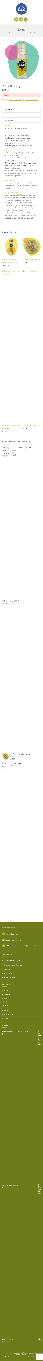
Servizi (12, 453)
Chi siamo (7, 995)
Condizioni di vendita (24, 1357)
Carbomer (7, 969)
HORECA (6, 1010)
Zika (10, 33)
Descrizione (9, 110)
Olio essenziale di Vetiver (12, 961)
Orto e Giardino (16, 766)
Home (5, 33)
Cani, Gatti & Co (16, 603)
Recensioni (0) (10, 120)
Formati (7, 115)
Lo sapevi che (8, 1014)
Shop (5, 999)
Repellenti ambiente (15, 100)
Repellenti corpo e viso (20, 33)
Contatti (6, 1018)
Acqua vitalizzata (9, 977)
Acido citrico (8, 973)
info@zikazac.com (16, 940)
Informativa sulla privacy (10, 1357)
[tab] (21, 109)
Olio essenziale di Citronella (13, 965)
